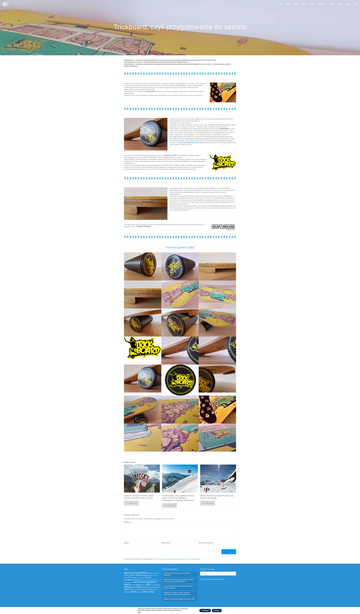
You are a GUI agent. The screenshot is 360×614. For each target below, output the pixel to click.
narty (127, 584)
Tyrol (154, 589)
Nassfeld (133, 585)
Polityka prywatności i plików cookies (212, 579)
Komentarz (128, 522)
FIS (129, 577)
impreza (138, 577)
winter (133, 591)
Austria (142, 572)
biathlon (149, 573)
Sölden (131, 589)
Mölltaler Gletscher (128, 582)
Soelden (152, 587)
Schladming (143, 585)
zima (145, 591)
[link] (223, 227)
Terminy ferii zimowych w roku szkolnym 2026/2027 (177, 574)
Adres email (165, 543)
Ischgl (142, 577)
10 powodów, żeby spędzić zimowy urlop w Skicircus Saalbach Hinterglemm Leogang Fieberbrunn (178, 497)
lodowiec (146, 580)
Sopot (157, 587)
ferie (154, 575)
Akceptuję (205, 610)
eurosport (144, 575)
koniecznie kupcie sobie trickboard (191, 142)
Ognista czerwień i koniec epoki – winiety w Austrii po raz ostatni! (139, 496)
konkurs (142, 580)
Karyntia (137, 580)
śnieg (151, 591)
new (138, 584)
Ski (148, 584)
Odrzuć (217, 610)
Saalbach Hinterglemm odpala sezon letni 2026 (179, 599)
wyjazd (139, 592)
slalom (133, 587)
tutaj (139, 612)
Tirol (135, 589)
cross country (155, 573)
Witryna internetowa (206, 543)
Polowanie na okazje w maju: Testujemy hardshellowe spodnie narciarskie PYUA (177, 593)
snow (139, 587)
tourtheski (149, 589)
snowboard (146, 587)
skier (157, 585)
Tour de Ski (141, 589)
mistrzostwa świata (153, 580)
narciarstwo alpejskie (144, 581)
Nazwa (127, 543)
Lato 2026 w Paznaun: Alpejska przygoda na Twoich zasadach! (178, 587)
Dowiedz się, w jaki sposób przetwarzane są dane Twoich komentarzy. (177, 559)
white (126, 592)
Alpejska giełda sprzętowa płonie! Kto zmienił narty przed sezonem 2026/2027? (179, 580)
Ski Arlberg (153, 585)
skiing (127, 587)
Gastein (133, 577)
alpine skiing (130, 572)
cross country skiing (132, 575)
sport (126, 589)
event (151, 575)
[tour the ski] (6, 4)
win (129, 592)
